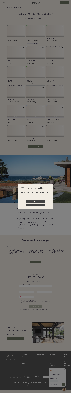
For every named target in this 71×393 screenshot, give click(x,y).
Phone (20, 295)
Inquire (64, 2)
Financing (38, 358)
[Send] (63, 384)
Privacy (65, 365)
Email (38, 290)
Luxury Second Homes (18, 7)
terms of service (36, 310)
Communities (52, 365)
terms (37, 309)
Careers (65, 358)
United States (24, 361)
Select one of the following (24, 284)
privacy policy (31, 310)
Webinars (51, 361)
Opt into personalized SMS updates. (28, 300)
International (24, 363)
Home (8, 7)
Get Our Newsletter (15, 338)
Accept (35, 201)
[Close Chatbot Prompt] (64, 369)
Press (65, 363)
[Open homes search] (57, 2)
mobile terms (42, 310)
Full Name (21, 290)
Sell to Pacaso (38, 361)
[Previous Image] (8, 31)
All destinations (25, 358)
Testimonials (52, 356)
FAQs (51, 358)
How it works (38, 356)
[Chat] (64, 389)
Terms (65, 367)
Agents (65, 361)
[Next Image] (24, 31)
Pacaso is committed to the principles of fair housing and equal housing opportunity (36, 383)
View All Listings (35, 146)
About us (65, 356)
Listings (11, 7)
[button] (16, 31)
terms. (22, 302)
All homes (24, 356)
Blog (51, 363)
